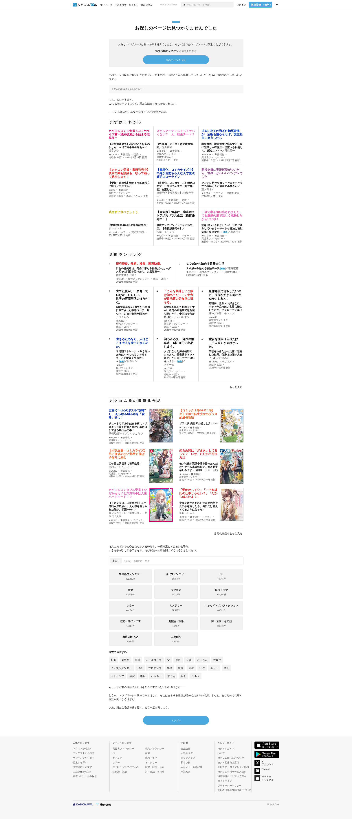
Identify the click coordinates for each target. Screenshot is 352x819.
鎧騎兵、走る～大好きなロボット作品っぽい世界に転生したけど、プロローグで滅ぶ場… (225, 308)
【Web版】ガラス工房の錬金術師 (175, 145)
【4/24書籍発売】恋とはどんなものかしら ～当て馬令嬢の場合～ (129, 145)
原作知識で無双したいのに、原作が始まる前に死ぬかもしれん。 (225, 295)
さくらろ (124, 317)
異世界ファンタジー (167, 154)
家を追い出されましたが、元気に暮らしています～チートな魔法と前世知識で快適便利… (222, 228)
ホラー (124, 232)
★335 (112, 189)
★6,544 (120, 278)
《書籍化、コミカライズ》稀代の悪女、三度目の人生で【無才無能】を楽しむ (176, 186)
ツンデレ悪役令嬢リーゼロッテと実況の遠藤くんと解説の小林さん (222, 184)
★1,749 (168, 368)
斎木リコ (235, 232)
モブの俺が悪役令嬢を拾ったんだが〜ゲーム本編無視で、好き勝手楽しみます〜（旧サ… (198, 467)
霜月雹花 (233, 268)
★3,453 (120, 365)
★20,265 (161, 150)
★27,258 (206, 235)
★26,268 (183, 474)
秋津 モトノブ (166, 232)
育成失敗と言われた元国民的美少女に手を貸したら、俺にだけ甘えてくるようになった (198, 506)
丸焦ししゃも (187, 513)
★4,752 (182, 427)
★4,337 (161, 235)
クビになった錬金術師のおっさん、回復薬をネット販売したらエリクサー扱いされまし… (179, 356)
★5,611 (168, 320)
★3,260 (120, 320)
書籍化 (126, 154)
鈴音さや (114, 150)
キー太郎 (213, 470)
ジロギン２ (115, 228)
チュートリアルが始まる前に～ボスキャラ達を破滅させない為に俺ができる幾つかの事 (128, 426)
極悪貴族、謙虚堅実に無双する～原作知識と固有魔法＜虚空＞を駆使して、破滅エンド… (222, 147)
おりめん (224, 358)
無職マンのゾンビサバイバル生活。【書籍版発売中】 (174, 226)
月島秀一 (230, 150)
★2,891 (161, 199)
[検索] (184, 5)
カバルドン (183, 317)
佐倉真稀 (167, 147)
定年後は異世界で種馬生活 (124, 463)
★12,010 (213, 361)
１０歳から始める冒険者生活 (205, 263)
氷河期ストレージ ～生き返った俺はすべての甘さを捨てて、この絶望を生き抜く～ (133, 356)
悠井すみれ (125, 186)
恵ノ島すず (207, 189)
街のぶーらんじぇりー (121, 466)
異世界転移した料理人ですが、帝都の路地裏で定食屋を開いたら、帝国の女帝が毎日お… (179, 312)
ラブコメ (218, 193)
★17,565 (113, 520)
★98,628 (206, 154)
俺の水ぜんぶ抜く (126, 275)
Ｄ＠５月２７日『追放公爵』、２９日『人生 (128, 514)
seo (215, 423)
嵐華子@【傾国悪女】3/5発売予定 (175, 194)
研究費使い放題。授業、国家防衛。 (139, 263)
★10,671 (191, 271)
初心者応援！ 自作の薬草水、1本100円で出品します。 (179, 343)
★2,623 (113, 154)
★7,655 (205, 193)
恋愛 (136, 154)
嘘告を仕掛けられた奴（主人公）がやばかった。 (223, 343)
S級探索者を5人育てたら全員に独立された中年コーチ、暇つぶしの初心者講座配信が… (133, 310)
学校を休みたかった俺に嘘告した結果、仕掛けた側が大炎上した (225, 354)
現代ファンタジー (125, 323)
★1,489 (113, 232)
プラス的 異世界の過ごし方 (195, 423)
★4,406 (213, 317)
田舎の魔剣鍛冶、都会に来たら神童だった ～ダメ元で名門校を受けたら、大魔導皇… (143, 269)
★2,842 (182, 517)
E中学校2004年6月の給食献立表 (127, 225)
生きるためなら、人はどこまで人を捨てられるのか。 (132, 343)
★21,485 (113, 470)
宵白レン (132, 361)
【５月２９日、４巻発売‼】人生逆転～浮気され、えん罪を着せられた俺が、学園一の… (128, 506)
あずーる (169, 364)
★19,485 (113, 437)
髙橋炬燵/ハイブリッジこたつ (126, 433)
